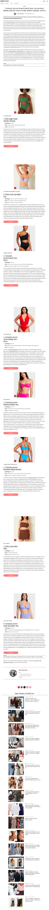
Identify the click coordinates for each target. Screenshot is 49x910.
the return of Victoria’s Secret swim (12, 47)
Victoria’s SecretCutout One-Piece (10, 258)
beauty (7, 3)
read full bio (20, 677)
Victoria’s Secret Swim (20, 52)
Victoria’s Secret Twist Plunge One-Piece (10, 339)
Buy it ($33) (11, 146)
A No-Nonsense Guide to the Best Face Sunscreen (13, 65)
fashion (2, 3)
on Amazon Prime (13, 351)
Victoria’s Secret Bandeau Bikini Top (10, 403)
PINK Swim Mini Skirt (10, 547)
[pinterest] (15, 112)
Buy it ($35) (11, 433)
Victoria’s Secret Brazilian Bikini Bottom (12, 468)
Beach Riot (20, 51)
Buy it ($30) (11, 575)
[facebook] (22, 687)
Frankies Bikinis (12, 51)
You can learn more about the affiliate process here (12, 18)
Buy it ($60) (11, 285)
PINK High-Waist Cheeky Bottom (10, 120)
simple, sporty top (33, 477)
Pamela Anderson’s (13, 349)
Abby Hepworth (21, 13)
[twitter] (24, 687)
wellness (16, 3)
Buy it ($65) (11, 368)
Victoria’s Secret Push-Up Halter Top (10, 625)
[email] (30, 687)
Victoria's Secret (33, 114)
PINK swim (29, 52)
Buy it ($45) (11, 652)
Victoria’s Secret (10, 22)
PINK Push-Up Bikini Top (12, 195)
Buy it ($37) (11, 221)
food (11, 3)
